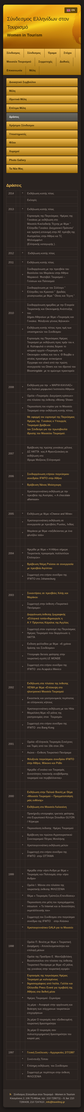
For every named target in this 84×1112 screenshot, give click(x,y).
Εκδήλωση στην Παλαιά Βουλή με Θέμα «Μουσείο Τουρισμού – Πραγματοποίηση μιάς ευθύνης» (50, 796)
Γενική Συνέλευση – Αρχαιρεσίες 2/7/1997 (50, 1052)
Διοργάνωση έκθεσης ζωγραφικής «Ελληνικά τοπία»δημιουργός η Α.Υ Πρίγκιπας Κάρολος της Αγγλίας (48, 618)
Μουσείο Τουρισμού (19, 61)
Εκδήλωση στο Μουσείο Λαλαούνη (47, 806)
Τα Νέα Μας (16, 168)
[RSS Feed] (10, 1095)
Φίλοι (12, 142)
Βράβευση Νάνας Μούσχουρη (44, 484)
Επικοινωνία (14, 70)
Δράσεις (14, 116)
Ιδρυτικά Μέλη (18, 99)
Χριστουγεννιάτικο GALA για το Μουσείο (50, 927)
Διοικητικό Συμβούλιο (22, 82)
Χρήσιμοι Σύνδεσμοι (21, 125)
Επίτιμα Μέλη (17, 108)
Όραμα (52, 52)
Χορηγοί (14, 151)
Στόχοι (68, 52)
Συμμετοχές (45, 61)
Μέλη (32, 70)
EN (73, 10)
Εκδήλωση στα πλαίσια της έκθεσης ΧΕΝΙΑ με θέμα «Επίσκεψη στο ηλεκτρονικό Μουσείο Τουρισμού (47, 687)
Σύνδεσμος (13, 52)
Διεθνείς (65, 61)
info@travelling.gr (55, 1102)
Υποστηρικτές (17, 134)
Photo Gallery (17, 160)
